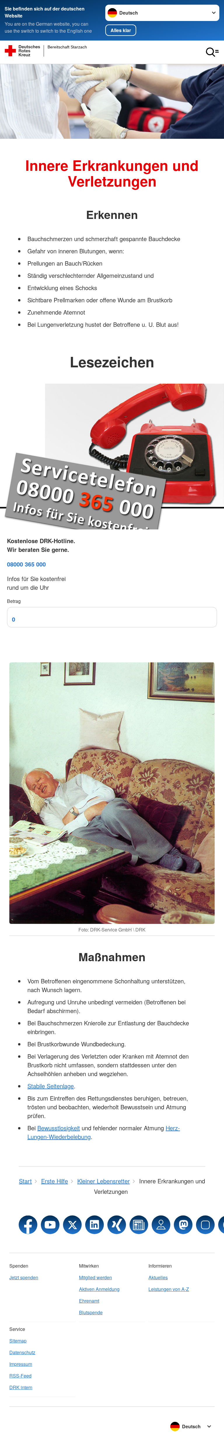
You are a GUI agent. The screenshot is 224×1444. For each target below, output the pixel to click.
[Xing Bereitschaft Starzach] (116, 1224)
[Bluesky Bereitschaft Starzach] (205, 1224)
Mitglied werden (95, 1277)
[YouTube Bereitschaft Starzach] (50, 1224)
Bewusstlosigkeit (58, 1128)
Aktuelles (158, 1277)
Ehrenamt (89, 1300)
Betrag (14, 601)
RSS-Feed (20, 1375)
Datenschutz (22, 1352)
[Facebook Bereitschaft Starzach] (28, 1224)
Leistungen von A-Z (168, 1289)
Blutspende (91, 1312)
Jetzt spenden (23, 1277)
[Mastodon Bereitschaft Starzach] (183, 1224)
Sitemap (18, 1340)
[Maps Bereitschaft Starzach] (161, 1224)
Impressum (20, 1364)
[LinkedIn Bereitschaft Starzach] (94, 1224)
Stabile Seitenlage (50, 1086)
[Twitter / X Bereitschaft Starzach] (72, 1224)
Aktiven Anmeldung (99, 1289)
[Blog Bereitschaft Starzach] (139, 1224)
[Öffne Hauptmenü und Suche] (212, 52)
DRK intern (20, 1387)
